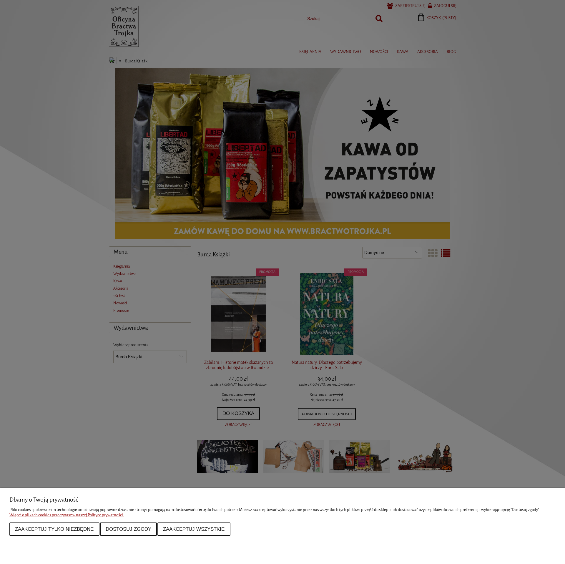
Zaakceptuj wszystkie (194, 529)
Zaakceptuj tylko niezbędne (54, 529)
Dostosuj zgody (128, 529)
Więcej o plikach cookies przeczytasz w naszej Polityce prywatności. (66, 515)
